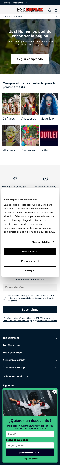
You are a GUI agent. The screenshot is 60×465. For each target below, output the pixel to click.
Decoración (28, 150)
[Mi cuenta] (49, 10)
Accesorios (28, 118)
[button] (4, 10)
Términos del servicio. (47, 321)
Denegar (30, 270)
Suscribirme (30, 309)
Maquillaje (47, 118)
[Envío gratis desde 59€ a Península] (14, 185)
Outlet (44, 150)
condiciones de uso (32, 298)
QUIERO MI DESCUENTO (30, 452)
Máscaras (8, 150)
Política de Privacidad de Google (17, 321)
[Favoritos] (10, 10)
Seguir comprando (30, 59)
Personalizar (28, 261)
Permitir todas (30, 251)
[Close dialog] (54, 391)
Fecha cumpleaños (17, 440)
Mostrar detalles (41, 242)
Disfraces (8, 118)
